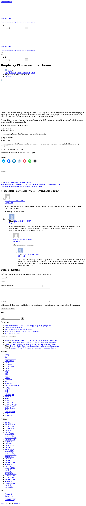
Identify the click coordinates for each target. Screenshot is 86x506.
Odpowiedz (9, 203)
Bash (6, 73)
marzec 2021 (9, 430)
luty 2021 (8, 432)
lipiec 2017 (8, 472)
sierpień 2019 (9, 457)
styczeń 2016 (9, 477)
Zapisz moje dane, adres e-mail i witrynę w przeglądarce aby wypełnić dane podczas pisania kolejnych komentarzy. (41, 305)
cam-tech (16, 239)
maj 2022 (8, 423)
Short (33, 73)
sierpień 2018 (9, 464)
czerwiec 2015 (10, 483)
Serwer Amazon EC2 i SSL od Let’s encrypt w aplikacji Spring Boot (28, 326)
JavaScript (8, 383)
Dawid (7, 344)
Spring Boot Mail (11, 404)
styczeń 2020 (9, 449)
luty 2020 (8, 447)
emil (6, 201)
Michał (10, 71)
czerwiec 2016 (10, 475)
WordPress (17, 503)
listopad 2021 (9, 428)
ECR (6, 372)
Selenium (8, 397)
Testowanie (9, 410)
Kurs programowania (12, 385)
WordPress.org (10, 500)
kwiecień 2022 (10, 424)
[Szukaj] (26, 28)
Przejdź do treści (6, 2)
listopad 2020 (9, 436)
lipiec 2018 (8, 466)
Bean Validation (10, 359)
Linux (19, 73)
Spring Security (10, 408)
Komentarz (5, 301)
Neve (2, 503)
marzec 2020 (9, 445)
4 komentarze (9, 76)
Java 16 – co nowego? (12, 333)
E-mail (4, 282)
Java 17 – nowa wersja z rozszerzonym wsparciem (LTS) (24, 331)
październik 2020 (10, 438)
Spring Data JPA (10, 406)
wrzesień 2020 (10, 440)
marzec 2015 (9, 487)
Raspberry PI (26, 73)
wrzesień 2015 (10, 479)
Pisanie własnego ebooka (13, 327)
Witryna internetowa (7, 286)
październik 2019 (10, 455)
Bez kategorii (9, 361)
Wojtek (7, 340)
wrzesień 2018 (10, 462)
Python (7, 393)
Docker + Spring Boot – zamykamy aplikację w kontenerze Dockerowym (34, 346)
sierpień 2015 (9, 481)
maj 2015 (8, 485)
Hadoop (7, 378)
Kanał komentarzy (11, 498)
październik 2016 (10, 474)
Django (7, 368)
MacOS (7, 389)
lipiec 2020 (8, 443)
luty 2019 (8, 460)
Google (7, 376)
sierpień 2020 (9, 441)
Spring (7, 400)
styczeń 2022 (9, 426)
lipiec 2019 (8, 458)
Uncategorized (10, 412)
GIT (6, 374)
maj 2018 (8, 470)
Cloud (7, 363)
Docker (7, 370)
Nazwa (4, 278)
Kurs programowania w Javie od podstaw (19, 329)
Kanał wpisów (10, 496)
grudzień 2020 (10, 434)
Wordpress (8, 415)
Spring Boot (9, 402)
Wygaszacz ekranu (26, 182)
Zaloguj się (8, 494)
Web (6, 414)
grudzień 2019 (10, 451)
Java (6, 381)
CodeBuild (8, 364)
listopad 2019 (9, 453)
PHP (6, 391)
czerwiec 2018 (10, 468)
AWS (7, 355)
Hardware (12, 73)
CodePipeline (9, 366)
